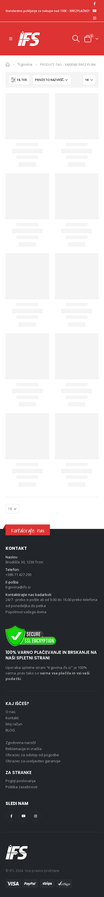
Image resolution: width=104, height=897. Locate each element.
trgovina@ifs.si (18, 587)
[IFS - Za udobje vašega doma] (29, 39)
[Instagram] (94, 18)
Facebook (11, 816)
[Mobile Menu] (11, 38)
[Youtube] (94, 10)
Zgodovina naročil (21, 742)
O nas (11, 711)
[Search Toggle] (76, 38)
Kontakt (12, 717)
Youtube (23, 816)
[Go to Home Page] (8, 64)
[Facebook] (94, 3)
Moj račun (14, 723)
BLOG (10, 730)
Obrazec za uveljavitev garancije (33, 760)
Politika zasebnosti (21, 786)
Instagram (36, 816)
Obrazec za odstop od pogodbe (32, 754)
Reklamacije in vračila (24, 748)
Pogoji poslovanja (20, 780)
